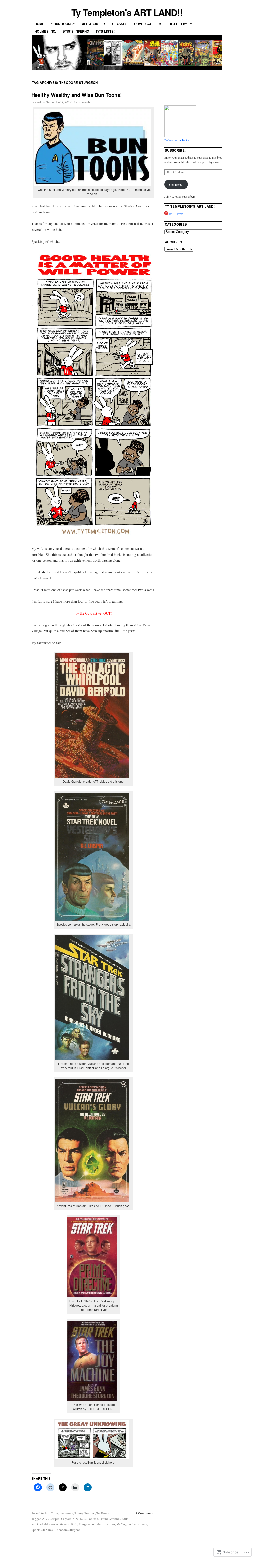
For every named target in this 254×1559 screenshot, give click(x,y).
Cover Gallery (148, 24)
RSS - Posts (176, 214)
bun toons (66, 1513)
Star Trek (47, 1529)
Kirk (74, 1524)
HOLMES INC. (45, 31)
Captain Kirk (69, 1518)
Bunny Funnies (84, 1513)
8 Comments (144, 1513)
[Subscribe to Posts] (166, 214)
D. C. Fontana (89, 1518)
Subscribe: (175, 150)
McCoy (121, 1524)
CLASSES (119, 24)
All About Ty (93, 24)
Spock (36, 1529)
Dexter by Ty (180, 24)
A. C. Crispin (51, 1518)
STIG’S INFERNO (76, 31)
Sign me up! (176, 184)
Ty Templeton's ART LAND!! (127, 12)
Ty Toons (102, 1513)
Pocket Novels (137, 1524)
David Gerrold (109, 1518)
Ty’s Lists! (105, 31)
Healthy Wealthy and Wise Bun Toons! (77, 94)
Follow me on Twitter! (177, 140)
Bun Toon (51, 1513)
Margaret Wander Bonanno (97, 1524)
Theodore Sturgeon (68, 1529)
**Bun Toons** (63, 24)
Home (39, 24)
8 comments (82, 102)
